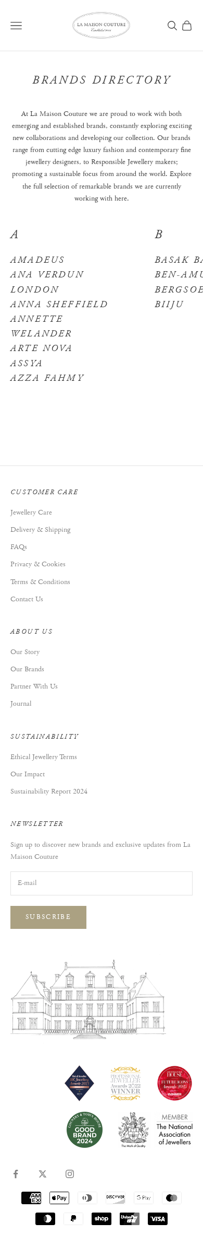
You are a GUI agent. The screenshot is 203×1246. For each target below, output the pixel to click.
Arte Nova (41, 348)
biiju (169, 304)
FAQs (18, 547)
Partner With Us (34, 686)
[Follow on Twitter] (42, 1174)
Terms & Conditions (40, 582)
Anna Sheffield (59, 304)
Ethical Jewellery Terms (43, 757)
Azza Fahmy (47, 378)
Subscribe (48, 917)
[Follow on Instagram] (70, 1174)
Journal (20, 703)
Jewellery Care (31, 512)
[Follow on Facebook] (15, 1174)
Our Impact (27, 774)
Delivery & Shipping (40, 529)
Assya (26, 363)
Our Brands (27, 669)
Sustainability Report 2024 (48, 791)
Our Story (25, 652)
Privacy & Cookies (38, 564)
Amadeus (37, 260)
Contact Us (26, 599)
